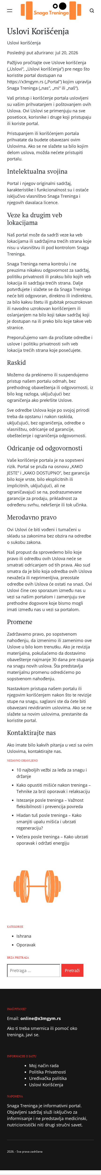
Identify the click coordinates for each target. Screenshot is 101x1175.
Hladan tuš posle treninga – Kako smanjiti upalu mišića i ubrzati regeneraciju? (49, 821)
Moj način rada (44, 1065)
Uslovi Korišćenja (46, 1084)
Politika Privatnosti (47, 1072)
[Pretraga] (92, 10)
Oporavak (25, 945)
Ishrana (23, 936)
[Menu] (9, 10)
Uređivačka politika (48, 1078)
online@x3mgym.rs (40, 1018)
